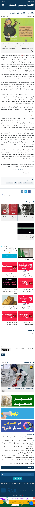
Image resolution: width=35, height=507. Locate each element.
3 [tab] (3, 362)
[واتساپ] (17, 486)
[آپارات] (25, 483)
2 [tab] (5, 362)
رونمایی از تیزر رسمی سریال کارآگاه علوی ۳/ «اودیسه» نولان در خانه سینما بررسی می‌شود (17, 447)
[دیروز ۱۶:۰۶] (17, 375)
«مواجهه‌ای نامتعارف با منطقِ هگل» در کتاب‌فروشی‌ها (9, 217)
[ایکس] (30, 483)
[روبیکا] (28, 483)
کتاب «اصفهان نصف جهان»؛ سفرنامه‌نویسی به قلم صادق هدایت (19, 457)
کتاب (15, 183)
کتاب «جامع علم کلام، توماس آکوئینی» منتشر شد (28, 236)
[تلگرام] (33, 483)
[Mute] (22, 256)
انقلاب (25, 183)
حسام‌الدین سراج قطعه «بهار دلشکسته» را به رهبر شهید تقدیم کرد (18, 441)
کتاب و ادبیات (16, 170)
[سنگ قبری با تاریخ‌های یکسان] (17, 30)
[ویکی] (2, 483)
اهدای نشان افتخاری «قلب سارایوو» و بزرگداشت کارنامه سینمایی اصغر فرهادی (17, 443)
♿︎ (31, 503)
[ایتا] (17, 483)
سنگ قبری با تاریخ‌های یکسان (22, 13)
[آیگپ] (20, 483)
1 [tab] (7, 362)
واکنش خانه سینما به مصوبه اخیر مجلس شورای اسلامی (21, 464)
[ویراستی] (12, 483)
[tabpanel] (17, 378)
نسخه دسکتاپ (17, 478)
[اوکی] (4, 483)
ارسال (3, 355)
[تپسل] (2, 246)
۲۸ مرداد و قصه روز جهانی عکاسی (25, 453)
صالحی (20, 183)
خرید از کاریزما (9, 256)
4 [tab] (2, 362)
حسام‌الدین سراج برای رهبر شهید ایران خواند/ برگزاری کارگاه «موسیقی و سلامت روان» (17, 437)
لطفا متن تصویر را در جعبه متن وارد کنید (25, 348)
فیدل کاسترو (9, 183)
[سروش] (15, 483)
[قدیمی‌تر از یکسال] (26, 209)
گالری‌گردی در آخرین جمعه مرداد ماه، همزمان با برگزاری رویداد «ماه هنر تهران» (17, 460)
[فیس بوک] (10, 483)
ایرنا (20, 5)
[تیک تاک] (7, 483)
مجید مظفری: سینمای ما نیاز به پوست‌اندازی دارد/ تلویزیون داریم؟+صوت (17, 455)
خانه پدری (30, 183)
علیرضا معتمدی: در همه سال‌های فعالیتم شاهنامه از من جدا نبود (19, 450)
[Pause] (19, 256)
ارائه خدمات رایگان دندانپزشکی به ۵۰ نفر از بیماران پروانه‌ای (20, 388)
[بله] (23, 483)
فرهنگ (21, 170)
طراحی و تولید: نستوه (17, 495)
